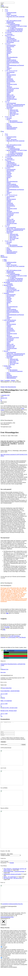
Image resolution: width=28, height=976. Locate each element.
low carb (17, 664)
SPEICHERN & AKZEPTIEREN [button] (9, 967)
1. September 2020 (5, 395)
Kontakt (20, 1)
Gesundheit (7, 380)
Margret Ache (4, 398)
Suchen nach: (4, 744)
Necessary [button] (3, 945)
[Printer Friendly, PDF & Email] (5, 650)
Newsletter (24, 1)
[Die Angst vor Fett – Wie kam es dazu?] (9, 707)
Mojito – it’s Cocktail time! (6, 700)
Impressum (3, 1)
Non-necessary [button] (4, 956)
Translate (12, 862)
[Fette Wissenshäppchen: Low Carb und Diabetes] (4, 669)
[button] (11, 650)
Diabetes (13, 380)
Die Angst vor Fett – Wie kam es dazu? (9, 710)
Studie (20, 664)
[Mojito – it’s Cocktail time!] (3, 697)
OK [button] (16, 915)
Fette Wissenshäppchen (10, 386)
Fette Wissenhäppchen (10, 664)
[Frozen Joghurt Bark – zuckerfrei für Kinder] (6, 688)
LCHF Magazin (22, 637)
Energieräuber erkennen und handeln (12, 874)
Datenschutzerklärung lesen (7, 917)
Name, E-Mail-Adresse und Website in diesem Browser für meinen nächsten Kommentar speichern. (13, 738)
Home (2, 380)
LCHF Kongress (12, 637)
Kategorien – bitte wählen (7, 854)
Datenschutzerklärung (12, 1)
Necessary (4, 947)
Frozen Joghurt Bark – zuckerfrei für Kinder (10, 690)
